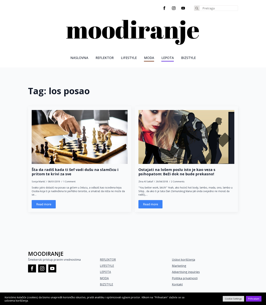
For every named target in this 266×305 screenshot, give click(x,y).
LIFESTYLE (129, 58)
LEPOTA (167, 58)
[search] (197, 8)
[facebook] (164, 8)
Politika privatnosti (185, 278)
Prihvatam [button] (253, 298)
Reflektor (105, 58)
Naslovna (79, 58)
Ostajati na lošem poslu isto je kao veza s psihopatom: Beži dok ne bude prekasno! (176, 172)
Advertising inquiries (186, 272)
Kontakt (177, 284)
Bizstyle (188, 58)
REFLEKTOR (108, 260)
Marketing (179, 266)
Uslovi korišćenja (183, 260)
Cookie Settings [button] (233, 298)
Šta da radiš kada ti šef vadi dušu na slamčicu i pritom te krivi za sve (75, 172)
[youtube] (183, 8)
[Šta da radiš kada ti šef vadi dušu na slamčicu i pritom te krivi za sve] (80, 137)
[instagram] (173, 8)
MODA (149, 58)
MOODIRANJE (46, 253)
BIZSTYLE (106, 284)
